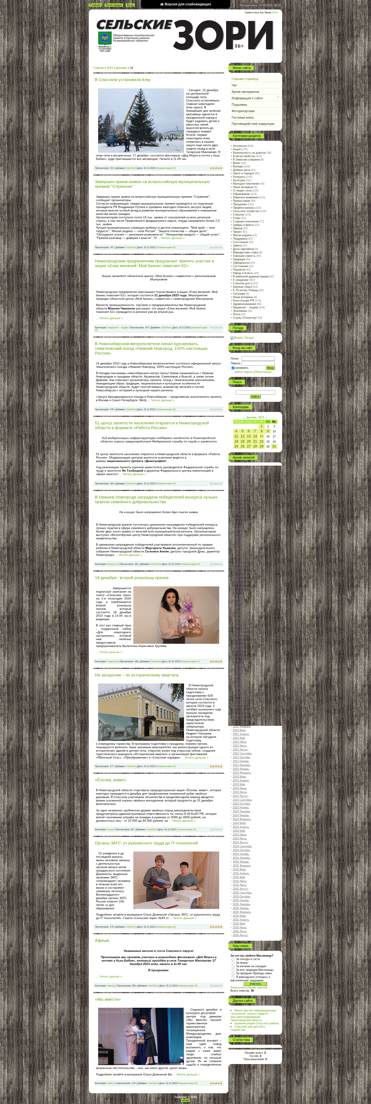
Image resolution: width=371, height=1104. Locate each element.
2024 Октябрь (241, 850)
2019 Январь (241, 583)
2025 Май (239, 877)
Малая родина (242, 235)
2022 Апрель (241, 734)
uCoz (185, 1100)
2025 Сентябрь (242, 892)
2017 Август (240, 517)
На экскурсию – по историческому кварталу (137, 675)
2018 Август (240, 564)
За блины (242, 962)
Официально (241, 262)
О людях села (242, 190)
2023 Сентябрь (242, 799)
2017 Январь (241, 490)
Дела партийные (243, 249)
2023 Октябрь (241, 803)
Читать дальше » (173, 238)
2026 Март (239, 915)
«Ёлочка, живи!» (110, 780)
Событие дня (241, 283)
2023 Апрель (241, 780)
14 (255, 436)
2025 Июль (240, 885)
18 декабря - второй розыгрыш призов (132, 577)
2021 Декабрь (241, 718)
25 (236, 446)
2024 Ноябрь (241, 854)
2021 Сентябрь (242, 707)
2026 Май (239, 923)
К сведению (240, 279)
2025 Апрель (241, 873)
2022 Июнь (240, 741)
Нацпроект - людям (117, 327)
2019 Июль (240, 606)
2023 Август (240, 796)
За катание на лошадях (251, 966)
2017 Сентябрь (242, 521)
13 (249, 436)
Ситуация (239, 293)
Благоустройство (244, 156)
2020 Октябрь (241, 664)
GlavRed (130, 168)
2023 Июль (240, 792)
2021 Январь (241, 676)
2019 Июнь (240, 602)
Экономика (240, 310)
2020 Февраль (242, 633)
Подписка (112, 661)
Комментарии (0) (166, 168)
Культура (239, 180)
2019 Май (239, 598)
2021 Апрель (241, 687)
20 (249, 441)
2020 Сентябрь (242, 660)
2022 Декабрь (241, 765)
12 (243, 436)
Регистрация (114, 5)
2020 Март (239, 637)
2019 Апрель (241, 594)
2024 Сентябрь (242, 846)
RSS (275, 12)
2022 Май (239, 738)
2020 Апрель (241, 641)
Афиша (102, 940)
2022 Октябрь (241, 757)
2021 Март (239, 683)
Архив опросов (257, 987)
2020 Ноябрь (241, 668)
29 (261, 446)
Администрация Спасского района (256, 1023)
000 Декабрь (241, 467)
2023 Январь (241, 769)
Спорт (237, 218)
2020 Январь (241, 629)
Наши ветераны (243, 297)
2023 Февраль (242, 772)
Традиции (239, 259)
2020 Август (240, 656)
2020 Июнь (240, 649)
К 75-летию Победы (245, 290)
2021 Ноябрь (241, 714)
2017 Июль (240, 513)
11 (236, 436)
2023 (110, 67)
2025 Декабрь (241, 904)
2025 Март (239, 869)
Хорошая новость (244, 255)
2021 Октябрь (241, 711)
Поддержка (240, 238)
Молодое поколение (246, 183)
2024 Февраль (242, 819)
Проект (237, 231)
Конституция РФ (243, 300)
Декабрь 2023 (255, 417)
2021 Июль (240, 699)
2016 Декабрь (241, 486)
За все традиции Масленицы (254, 969)
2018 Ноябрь (241, 575)
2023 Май (239, 784)
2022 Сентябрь (242, 753)
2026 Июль (240, 931)
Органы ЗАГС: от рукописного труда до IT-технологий (146, 843)
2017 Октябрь (241, 525)
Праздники (240, 204)
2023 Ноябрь (241, 807)
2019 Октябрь (241, 618)
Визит (236, 163)
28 (255, 446)
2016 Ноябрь (241, 482)
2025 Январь (241, 861)
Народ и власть (243, 273)
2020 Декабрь (241, 672)
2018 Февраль (242, 540)
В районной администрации (251, 276)
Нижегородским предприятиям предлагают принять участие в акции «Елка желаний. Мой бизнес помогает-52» (154, 263)
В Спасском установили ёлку (123, 79)
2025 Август (240, 888)
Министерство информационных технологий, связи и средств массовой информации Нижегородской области (254, 1015)
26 (243, 446)
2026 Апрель (241, 919)
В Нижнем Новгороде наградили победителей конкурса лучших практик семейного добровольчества (156, 499)
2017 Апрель (241, 502)
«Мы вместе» (108, 999)
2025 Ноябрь (241, 900)
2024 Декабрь (241, 857)
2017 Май (239, 506)
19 (243, 441)
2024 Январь (241, 815)
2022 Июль (240, 745)
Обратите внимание (245, 197)
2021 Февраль (242, 680)
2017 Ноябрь (241, 529)
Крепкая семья (242, 286)
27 (249, 446)
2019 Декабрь (241, 625)
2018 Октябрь (241, 571)
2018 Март (239, 544)
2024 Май (239, 830)
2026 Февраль (242, 912)
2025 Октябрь (241, 896)
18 (236, 441)
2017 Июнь (240, 509)
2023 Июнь (240, 788)
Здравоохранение (244, 304)
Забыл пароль (243, 371)
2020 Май (239, 645)
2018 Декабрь (241, 579)
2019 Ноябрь (241, 622)
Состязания (240, 242)
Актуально (240, 145)
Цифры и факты (243, 224)
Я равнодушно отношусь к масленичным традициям (250, 978)
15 (261, 436)
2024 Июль (240, 838)
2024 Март (239, 823)
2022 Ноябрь (241, 761)
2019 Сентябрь (242, 614)
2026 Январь (241, 908)
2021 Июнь (240, 695)
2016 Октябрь (241, 478)
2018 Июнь (240, 556)
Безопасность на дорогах (249, 152)
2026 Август (240, 935)
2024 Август (240, 842)
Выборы (238, 166)
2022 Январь (241, 722)
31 (274, 446)
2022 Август (240, 749)
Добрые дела (241, 169)
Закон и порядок (243, 173)
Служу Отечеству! (245, 317)
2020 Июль (240, 652)
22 (261, 441)
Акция (110, 829)
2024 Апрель (241, 827)
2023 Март (239, 776)
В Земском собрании (246, 159)
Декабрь (121, 67)
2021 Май (239, 691)
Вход (130, 5)
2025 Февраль (242, 865)
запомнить (242, 367)
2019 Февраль (242, 587)
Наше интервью (243, 187)
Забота (111, 1083)
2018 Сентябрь (242, 567)
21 (255, 441)
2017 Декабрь (241, 533)
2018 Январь (241, 536)
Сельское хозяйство (246, 211)
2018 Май (239, 552)
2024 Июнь (240, 834)
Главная (95, 5)
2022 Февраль (242, 726)
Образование (241, 194)
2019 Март (239, 591)
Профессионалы (243, 207)
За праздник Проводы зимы (254, 973)
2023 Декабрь (241, 811)
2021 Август (240, 703)
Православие (241, 200)
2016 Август (240, 471)
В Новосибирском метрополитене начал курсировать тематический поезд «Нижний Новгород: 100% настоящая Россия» (151, 348)
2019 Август (240, 610)
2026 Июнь (240, 927)
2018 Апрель (241, 548)
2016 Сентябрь (242, 475)
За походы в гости (248, 959)
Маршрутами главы (245, 252)
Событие (238, 214)
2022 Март (239, 730)
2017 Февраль (242, 494)
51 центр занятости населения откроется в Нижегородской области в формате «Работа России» (152, 425)
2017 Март (239, 498)
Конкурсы (112, 564)
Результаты (238, 987)
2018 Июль (240, 560)
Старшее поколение (246, 221)
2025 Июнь (240, 881)
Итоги (236, 314)
